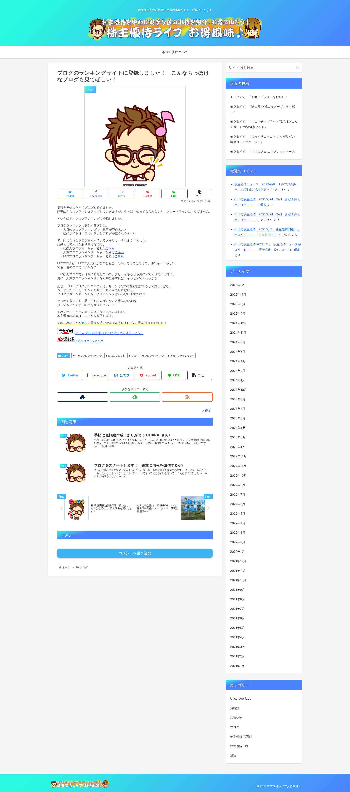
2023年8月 (237, 399)
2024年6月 (237, 352)
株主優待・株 (239, 746)
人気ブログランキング (89, 341)
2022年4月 (237, 523)
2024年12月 (238, 323)
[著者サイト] (82, 397)
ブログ (64, 355)
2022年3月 (237, 532)
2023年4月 (238, 428)
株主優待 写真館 (241, 737)
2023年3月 (238, 437)
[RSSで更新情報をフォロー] (187, 397)
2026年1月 (237, 285)
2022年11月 (238, 466)
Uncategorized (240, 698)
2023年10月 (238, 390)
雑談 (233, 756)
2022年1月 (237, 552)
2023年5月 (237, 418)
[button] (297, 67)
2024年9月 (237, 342)
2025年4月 (237, 313)
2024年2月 (237, 371)
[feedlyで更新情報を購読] (135, 397)
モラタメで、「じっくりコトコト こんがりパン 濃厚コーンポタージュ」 (262, 139)
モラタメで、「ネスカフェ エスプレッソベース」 (264, 151)
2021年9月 (237, 590)
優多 (263, 205)
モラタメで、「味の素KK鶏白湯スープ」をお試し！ (262, 109)
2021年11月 (238, 571)
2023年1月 (237, 447)
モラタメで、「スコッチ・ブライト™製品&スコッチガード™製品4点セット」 (264, 124)
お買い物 (236, 717)
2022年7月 (237, 494)
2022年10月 (238, 475)
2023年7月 (237, 409)
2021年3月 (237, 647)
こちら (110, 248)
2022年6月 (237, 504)
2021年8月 (237, 599)
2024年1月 (237, 380)
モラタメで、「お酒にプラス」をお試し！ (259, 97)
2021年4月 (237, 637)
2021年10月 (238, 580)
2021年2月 (237, 656)
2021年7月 (237, 609)
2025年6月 (237, 304)
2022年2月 (237, 542)
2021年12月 (238, 561)
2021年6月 (237, 618)
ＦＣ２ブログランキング (88, 355)
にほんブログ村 (116, 355)
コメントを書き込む (134, 553)
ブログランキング (154, 355)
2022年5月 (237, 513)
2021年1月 (237, 666)
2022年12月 (238, 456)
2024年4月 (238, 361)
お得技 (234, 708)
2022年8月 (237, 485)
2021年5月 (237, 628)
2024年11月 (238, 333)
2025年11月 (238, 294)
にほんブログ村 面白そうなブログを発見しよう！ (109, 333)
